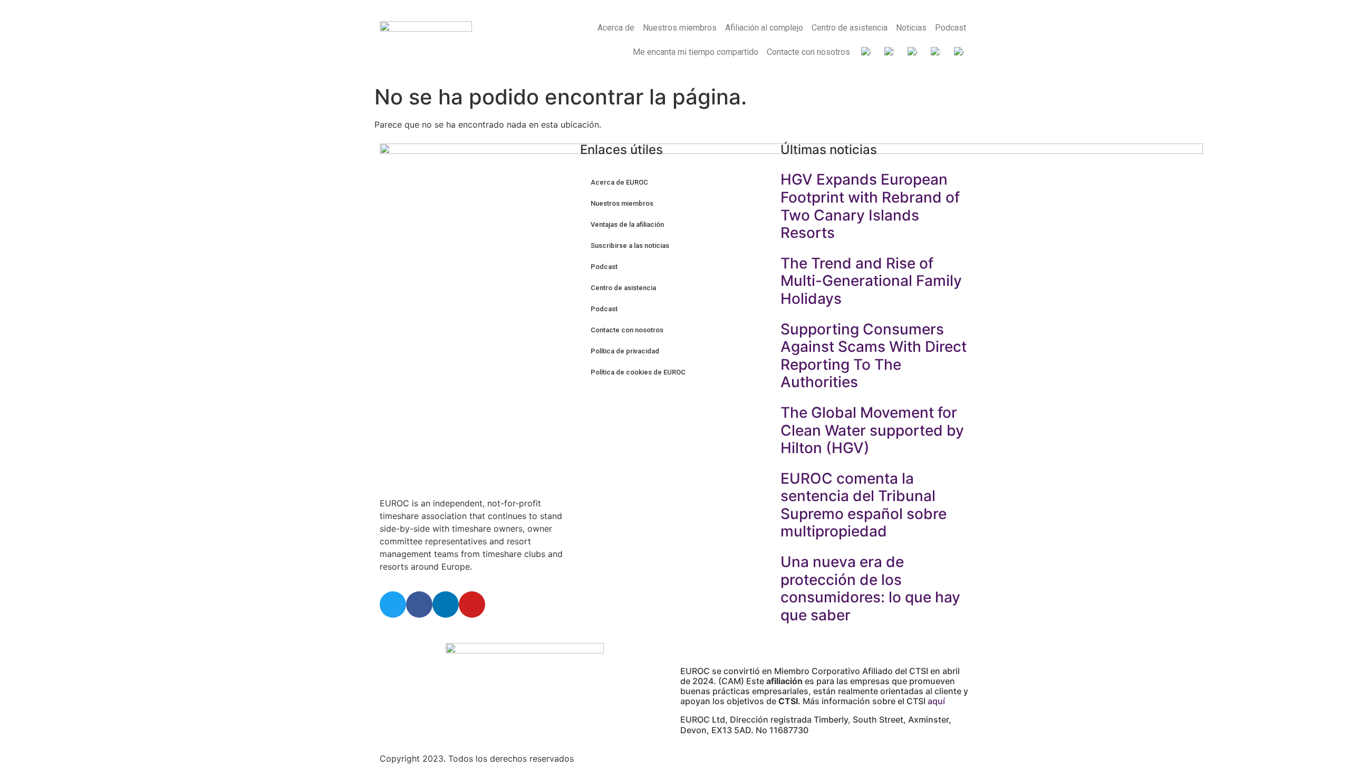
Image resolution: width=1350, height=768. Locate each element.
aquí (936, 701)
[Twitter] (393, 604)
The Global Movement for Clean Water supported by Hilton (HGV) (872, 430)
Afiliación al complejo (764, 28)
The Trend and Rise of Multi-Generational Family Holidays (871, 281)
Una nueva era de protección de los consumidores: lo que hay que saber (870, 588)
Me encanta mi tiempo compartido (695, 52)
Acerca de (615, 28)
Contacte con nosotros (808, 52)
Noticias (911, 28)
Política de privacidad (625, 351)
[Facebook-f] (419, 604)
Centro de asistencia (850, 28)
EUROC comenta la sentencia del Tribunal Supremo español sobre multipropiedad (863, 505)
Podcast (950, 28)
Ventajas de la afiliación (627, 224)
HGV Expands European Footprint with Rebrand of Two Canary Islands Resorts (870, 206)
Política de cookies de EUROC (638, 372)
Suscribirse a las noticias (630, 245)
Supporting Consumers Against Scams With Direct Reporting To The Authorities (873, 355)
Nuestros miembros (680, 28)
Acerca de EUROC (619, 182)
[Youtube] (472, 604)
